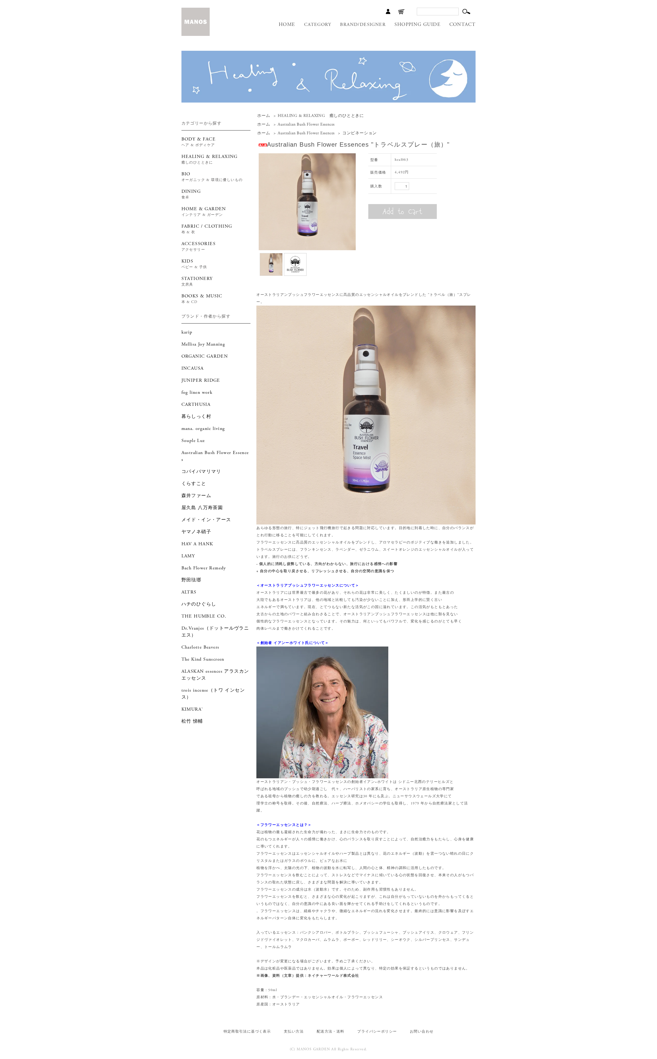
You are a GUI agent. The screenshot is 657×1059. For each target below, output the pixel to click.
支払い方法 (294, 1031)
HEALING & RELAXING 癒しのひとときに (321, 115)
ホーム (263, 115)
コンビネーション (359, 133)
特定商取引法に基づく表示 (247, 1031)
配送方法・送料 (330, 1031)
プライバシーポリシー (377, 1031)
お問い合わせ (421, 1031)
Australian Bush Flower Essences (306, 124)
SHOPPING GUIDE (417, 25)
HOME (287, 25)
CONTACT (462, 25)
